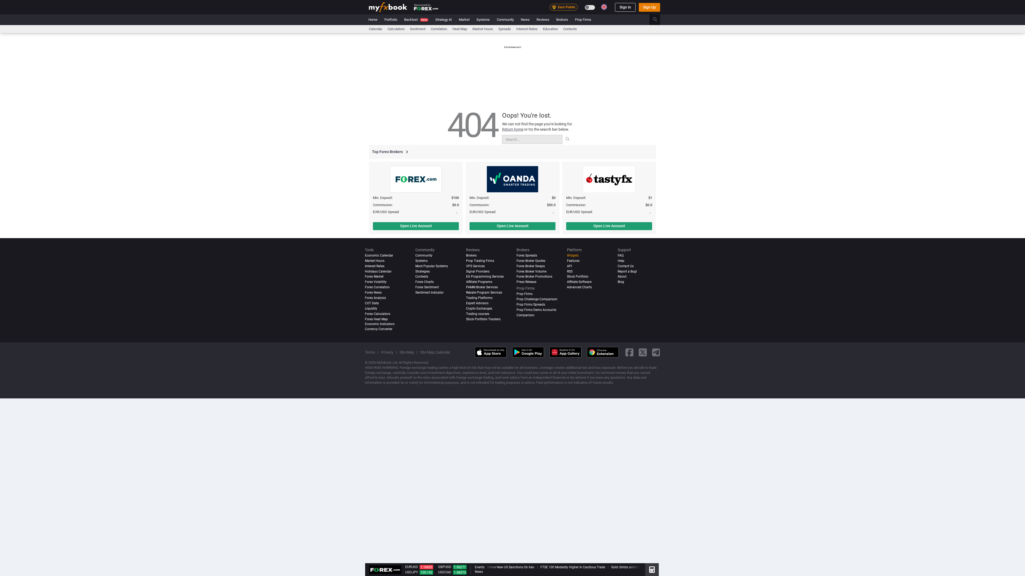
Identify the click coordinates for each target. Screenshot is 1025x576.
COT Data (372, 303)
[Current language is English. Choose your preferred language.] (604, 7)
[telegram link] (656, 352)
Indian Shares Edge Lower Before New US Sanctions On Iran (487, 567)
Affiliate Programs (479, 282)
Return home (512, 129)
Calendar (375, 29)
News (525, 20)
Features (573, 261)
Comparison (525, 315)
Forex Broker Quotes (531, 261)
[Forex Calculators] (652, 569)
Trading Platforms (479, 298)
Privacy (387, 352)
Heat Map (459, 29)
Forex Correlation (377, 287)
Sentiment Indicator (429, 292)
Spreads (504, 29)
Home (372, 20)
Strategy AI (443, 20)
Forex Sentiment (427, 287)
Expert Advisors (477, 303)
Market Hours (482, 29)
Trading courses (477, 314)
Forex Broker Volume (531, 271)
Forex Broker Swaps (531, 266)
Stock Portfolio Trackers (483, 319)
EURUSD (411, 567)
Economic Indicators (380, 324)
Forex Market (374, 276)
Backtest (415, 20)
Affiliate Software (579, 282)
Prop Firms (583, 20)
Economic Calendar (379, 255)
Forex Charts (424, 282)
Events (479, 567)
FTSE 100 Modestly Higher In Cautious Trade (568, 567)
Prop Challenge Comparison (537, 299)
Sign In (625, 7)
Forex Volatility (376, 282)
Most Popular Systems (431, 266)
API (569, 266)
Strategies (422, 271)
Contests (570, 29)
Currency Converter (378, 329)
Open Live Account (416, 226)
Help (621, 261)
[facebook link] (629, 352)
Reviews (543, 20)
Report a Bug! (627, 271)
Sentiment (417, 29)
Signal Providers (478, 271)
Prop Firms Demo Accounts (536, 310)
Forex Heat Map (376, 319)
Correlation (439, 29)
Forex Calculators (377, 314)
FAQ (621, 255)
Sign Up (649, 7)
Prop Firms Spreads (531, 304)
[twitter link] (643, 352)
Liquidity (371, 308)
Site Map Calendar (435, 352)
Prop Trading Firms (480, 261)
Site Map (407, 352)
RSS (570, 271)
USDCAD (444, 572)
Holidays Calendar (378, 271)
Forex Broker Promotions (534, 276)
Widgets (573, 255)
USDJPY (411, 572)
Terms (370, 352)
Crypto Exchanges (479, 308)
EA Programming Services (485, 276)
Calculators (396, 29)
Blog (621, 282)
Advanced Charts (579, 287)
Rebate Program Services (484, 292)
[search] (658, 19)
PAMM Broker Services (482, 287)
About (622, 276)
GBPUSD (444, 567)
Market (464, 20)
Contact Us (626, 266)
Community (505, 20)
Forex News (373, 292)
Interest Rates (527, 29)
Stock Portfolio (577, 276)
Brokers (562, 20)
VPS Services (475, 266)
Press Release (526, 282)
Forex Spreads (527, 255)
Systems (483, 20)
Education (550, 29)
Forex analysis (375, 298)
